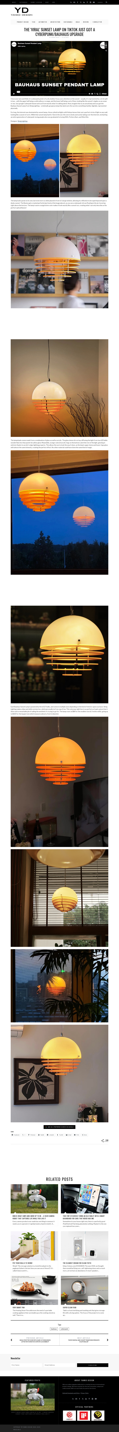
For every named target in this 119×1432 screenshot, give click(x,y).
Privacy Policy (85, 1393)
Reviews (86, 22)
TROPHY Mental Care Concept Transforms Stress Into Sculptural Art (84, 1339)
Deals (78, 22)
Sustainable (68, 22)
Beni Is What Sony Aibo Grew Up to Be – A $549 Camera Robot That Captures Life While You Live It (33, 1217)
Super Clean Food (69, 1307)
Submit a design (36, 2)
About (14, 2)
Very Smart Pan (19, 1307)
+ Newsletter (97, 22)
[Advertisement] (74, 11)
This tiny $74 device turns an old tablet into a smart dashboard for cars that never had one (84, 1217)
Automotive (43, 22)
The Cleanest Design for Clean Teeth (77, 1263)
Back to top (16, 1429)
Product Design (23, 22)
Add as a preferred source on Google (61, 1127)
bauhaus (54, 1329)
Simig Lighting (22, 121)
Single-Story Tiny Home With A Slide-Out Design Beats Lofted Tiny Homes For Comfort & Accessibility (35, 1339)
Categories (23, 2)
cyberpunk (64, 1329)
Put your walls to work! (22, 1263)
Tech (33, 22)
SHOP (47, 2)
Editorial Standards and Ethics (71, 1393)
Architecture (55, 22)
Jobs (53, 2)
